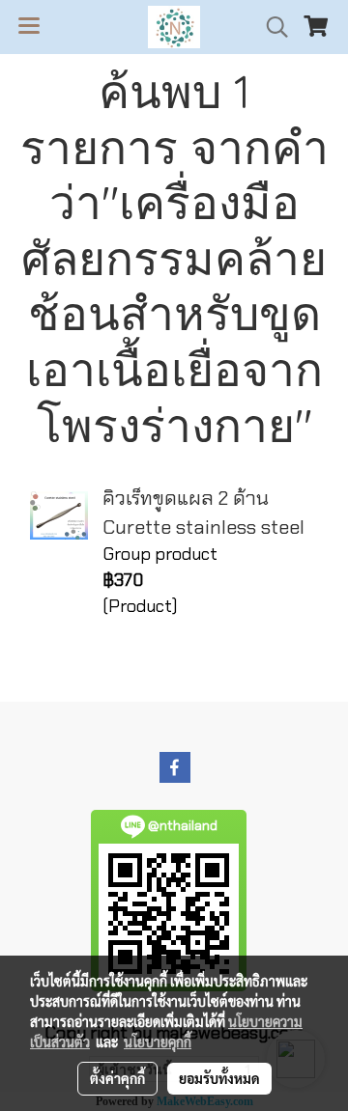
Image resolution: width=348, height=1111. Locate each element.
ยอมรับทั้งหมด (219, 1078)
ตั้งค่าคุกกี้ (117, 1078)
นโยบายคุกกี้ (157, 1041)
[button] (270, 27)
